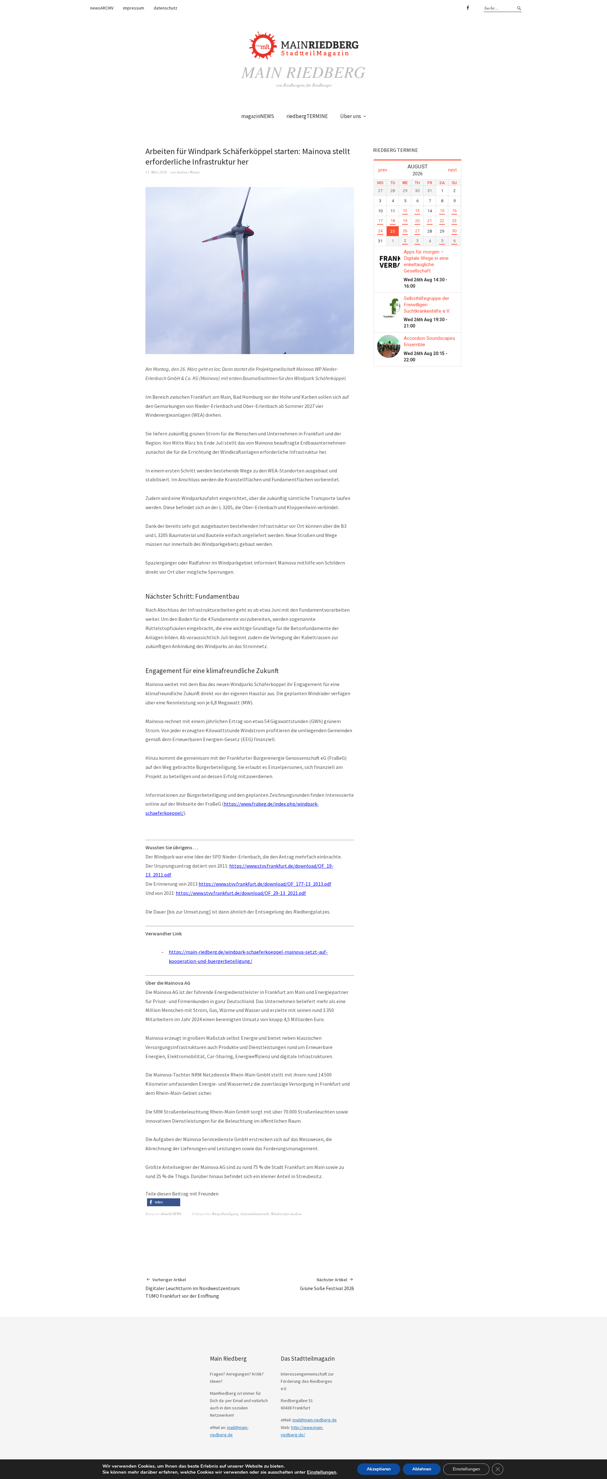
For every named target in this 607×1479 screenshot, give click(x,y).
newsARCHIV (101, 8)
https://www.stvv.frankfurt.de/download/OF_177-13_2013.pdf (265, 884)
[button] (163, 1202)
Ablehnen (421, 1469)
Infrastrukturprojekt (255, 1213)
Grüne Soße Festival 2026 (327, 1284)
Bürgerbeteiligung (225, 1213)
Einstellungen (321, 1472)
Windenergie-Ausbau (286, 1213)
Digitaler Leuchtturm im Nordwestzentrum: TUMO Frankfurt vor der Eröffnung (192, 1288)
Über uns (350, 116)
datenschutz (165, 8)
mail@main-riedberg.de (314, 1420)
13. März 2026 (156, 172)
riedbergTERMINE (307, 116)
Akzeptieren (379, 1469)
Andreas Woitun (188, 172)
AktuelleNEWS (171, 1213)
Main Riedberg (303, 71)
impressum (133, 8)
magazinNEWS (257, 116)
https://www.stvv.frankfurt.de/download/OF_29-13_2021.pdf (241, 893)
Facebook (467, 8)
